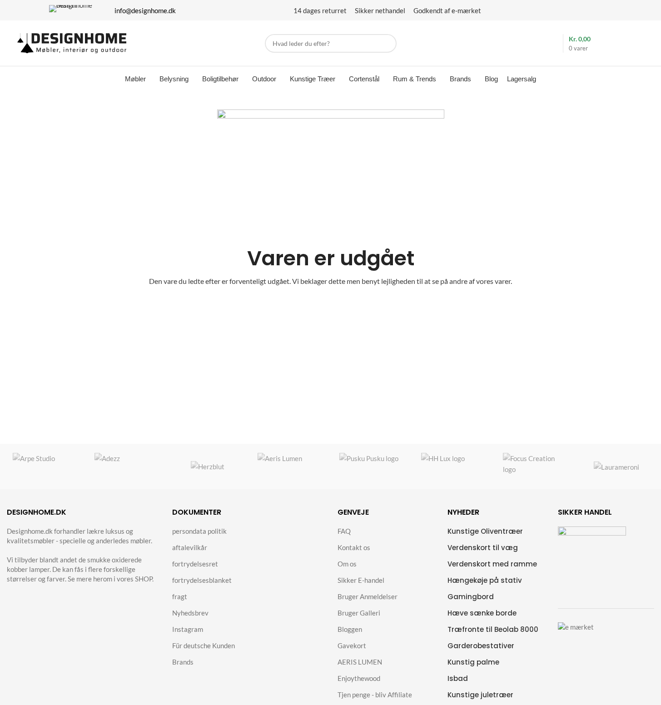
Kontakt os (354, 547)
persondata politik (199, 531)
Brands (183, 662)
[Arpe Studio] (44, 466)
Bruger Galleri (359, 613)
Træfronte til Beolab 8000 (492, 629)
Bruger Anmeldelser (368, 596)
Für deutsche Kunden (203, 645)
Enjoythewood (359, 678)
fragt (179, 596)
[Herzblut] (207, 466)
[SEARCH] (387, 43)
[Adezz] (126, 466)
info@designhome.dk (145, 10)
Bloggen (350, 629)
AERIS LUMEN (360, 662)
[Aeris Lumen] (289, 466)
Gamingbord (470, 596)
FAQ (344, 531)
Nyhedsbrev (190, 613)
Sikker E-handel (361, 580)
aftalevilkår (189, 547)
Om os (347, 564)
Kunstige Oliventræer (485, 531)
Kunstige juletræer (480, 695)
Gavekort (352, 645)
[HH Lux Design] (453, 466)
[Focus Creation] (535, 466)
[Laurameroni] (616, 466)
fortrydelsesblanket (202, 580)
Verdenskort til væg (482, 547)
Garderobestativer (480, 645)
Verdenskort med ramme (492, 564)
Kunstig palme (473, 662)
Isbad (457, 678)
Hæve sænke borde (482, 613)
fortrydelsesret (195, 564)
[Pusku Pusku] (371, 466)
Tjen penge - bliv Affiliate (375, 694)
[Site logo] (72, 42)
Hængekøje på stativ (484, 580)
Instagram (187, 629)
